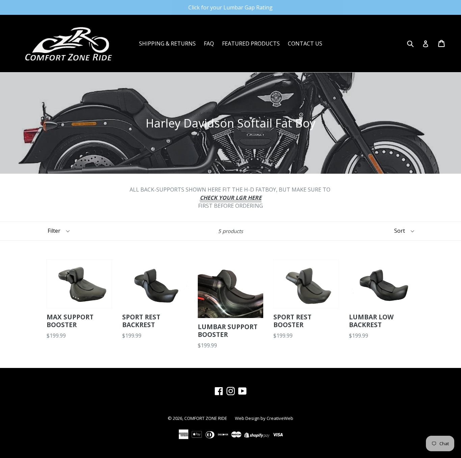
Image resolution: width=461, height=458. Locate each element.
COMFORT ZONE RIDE (206, 418)
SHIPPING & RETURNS (167, 43)
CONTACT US (305, 43)
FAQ (209, 43)
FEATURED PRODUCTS (251, 43)
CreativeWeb (280, 418)
